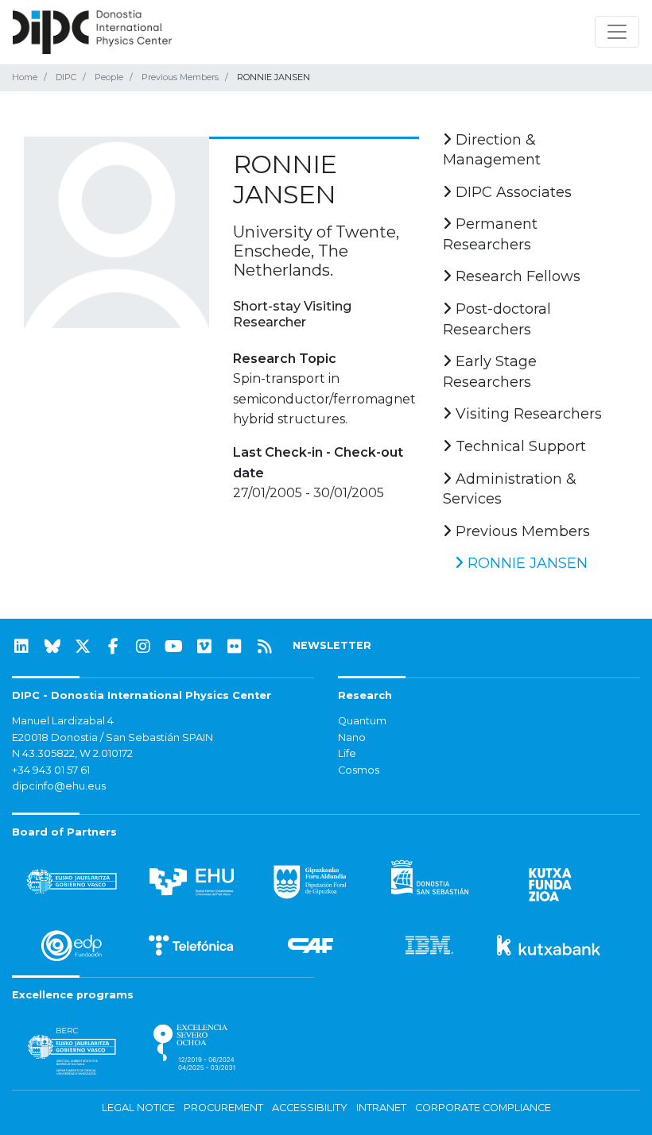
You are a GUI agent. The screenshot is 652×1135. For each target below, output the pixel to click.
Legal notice (138, 1108)
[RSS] (265, 646)
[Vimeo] (204, 646)
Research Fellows (516, 276)
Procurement (223, 1108)
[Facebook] (113, 646)
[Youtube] (174, 646)
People (109, 77)
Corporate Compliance (483, 1108)
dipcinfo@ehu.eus (59, 786)
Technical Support (519, 446)
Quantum (362, 721)
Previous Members (180, 77)
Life (347, 753)
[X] (83, 646)
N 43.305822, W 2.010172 (72, 753)
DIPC (66, 77)
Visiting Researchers (527, 414)
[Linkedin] (21, 646)
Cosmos (358, 770)
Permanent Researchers (490, 234)
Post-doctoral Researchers (497, 319)
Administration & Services (509, 489)
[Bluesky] (52, 646)
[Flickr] (234, 646)
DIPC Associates (512, 192)
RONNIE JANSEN (526, 563)
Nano (352, 737)
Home (24, 77)
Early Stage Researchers (490, 372)
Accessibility (309, 1108)
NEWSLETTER (332, 645)
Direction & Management (492, 150)
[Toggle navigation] (617, 32)
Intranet (381, 1108)
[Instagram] (143, 646)
